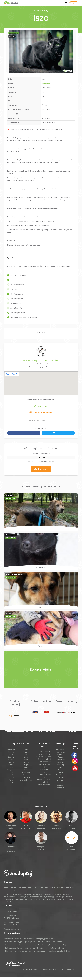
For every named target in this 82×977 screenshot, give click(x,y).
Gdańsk (11, 757)
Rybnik (26, 767)
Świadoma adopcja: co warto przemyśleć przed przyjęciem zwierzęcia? (31, 939)
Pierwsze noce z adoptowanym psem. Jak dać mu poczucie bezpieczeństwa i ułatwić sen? (38, 951)
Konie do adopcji (44, 784)
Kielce (26, 770)
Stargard (26, 765)
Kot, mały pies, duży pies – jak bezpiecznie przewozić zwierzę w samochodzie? (34, 942)
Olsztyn (26, 752)
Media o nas (60, 752)
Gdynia (10, 759)
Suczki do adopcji (44, 761)
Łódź (11, 754)
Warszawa (46, 83)
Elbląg (11, 772)
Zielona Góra (11, 775)
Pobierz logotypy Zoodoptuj (60, 785)
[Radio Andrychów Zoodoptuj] (46, 712)
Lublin (11, 767)
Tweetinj (59, 433)
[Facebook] (74, 755)
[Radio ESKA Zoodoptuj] (35, 712)
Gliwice (11, 780)
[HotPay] (72, 712)
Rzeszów (26, 775)
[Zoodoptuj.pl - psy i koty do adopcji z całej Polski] (13, 3)
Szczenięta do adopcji (44, 756)
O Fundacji (60, 749)
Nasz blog (60, 765)
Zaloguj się (73, 3)
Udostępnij (24, 433)
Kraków (11, 752)
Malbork (26, 762)
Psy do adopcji (44, 751)
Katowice (10, 782)
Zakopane (26, 777)
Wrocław (10, 762)
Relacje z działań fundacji (60, 770)
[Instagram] (75, 761)
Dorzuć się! (43, 469)
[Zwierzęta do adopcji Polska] (41, 669)
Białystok (10, 770)
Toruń (26, 759)
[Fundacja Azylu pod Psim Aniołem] (41, 351)
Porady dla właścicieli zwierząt (60, 777)
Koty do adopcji (44, 754)
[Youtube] (75, 768)
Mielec (26, 754)
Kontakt (60, 754)
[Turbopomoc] (61, 712)
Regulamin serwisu (30, 969)
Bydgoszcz (11, 777)
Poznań (11, 765)
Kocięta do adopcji (44, 759)
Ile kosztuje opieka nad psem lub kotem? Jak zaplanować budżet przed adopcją (34, 948)
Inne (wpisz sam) (26, 780)
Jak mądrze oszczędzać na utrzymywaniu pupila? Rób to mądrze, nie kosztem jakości (36, 945)
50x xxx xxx (42, 406)
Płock (26, 749)
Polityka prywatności (46, 969)
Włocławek (26, 772)
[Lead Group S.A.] (15, 715)
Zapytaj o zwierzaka (42, 412)
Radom (26, 757)
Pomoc (60, 757)
